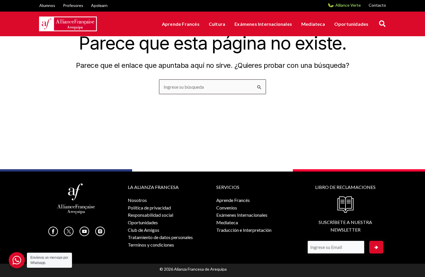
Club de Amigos (143, 230)
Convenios (226, 207)
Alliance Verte (348, 5)
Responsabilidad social (150, 215)
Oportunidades (351, 24)
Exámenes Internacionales (263, 24)
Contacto (377, 5)
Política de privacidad (149, 207)
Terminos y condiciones (151, 244)
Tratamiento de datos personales (160, 237)
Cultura (217, 24)
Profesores (73, 5)
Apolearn (99, 5)
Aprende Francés (180, 24)
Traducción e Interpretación (243, 230)
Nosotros (137, 200)
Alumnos (47, 5)
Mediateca (313, 24)
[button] (382, 24)
